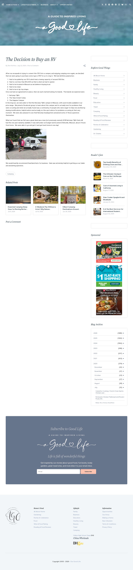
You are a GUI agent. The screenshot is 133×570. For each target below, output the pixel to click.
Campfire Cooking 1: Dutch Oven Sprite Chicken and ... (109, 392)
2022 (95, 353)
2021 (95, 358)
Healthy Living (98, 89)
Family (96, 85)
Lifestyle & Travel (29, 5)
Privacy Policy (107, 527)
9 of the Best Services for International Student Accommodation (113, 210)
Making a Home (107, 518)
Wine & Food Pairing (101, 116)
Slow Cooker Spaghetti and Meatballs (113, 198)
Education (97, 102)
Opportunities (66, 5)
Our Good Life (75, 561)
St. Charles (97, 134)
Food (95, 98)
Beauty (96, 93)
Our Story (105, 515)
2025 (95, 338)
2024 (95, 343)
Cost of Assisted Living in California (113, 187)
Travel (96, 107)
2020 (95, 363)
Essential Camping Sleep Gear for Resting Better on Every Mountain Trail (17, 208)
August (97, 383)
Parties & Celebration (101, 125)
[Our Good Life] (66, 25)
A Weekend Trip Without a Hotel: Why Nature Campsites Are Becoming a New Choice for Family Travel (45, 208)
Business (44, 5)
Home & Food (11, 5)
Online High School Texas (82, 535)
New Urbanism (107, 521)
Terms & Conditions (109, 524)
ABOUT (53, 5)
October (98, 375)
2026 (95, 333)
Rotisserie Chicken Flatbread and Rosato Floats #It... (110, 398)
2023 (95, 348)
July (96, 387)
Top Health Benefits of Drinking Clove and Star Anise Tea (112, 163)
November (98, 371)
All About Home (99, 76)
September (99, 379)
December (98, 367)
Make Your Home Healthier (105, 403)
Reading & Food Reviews (102, 120)
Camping (10, 174)
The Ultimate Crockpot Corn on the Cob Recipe (112, 175)
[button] (84, 65)
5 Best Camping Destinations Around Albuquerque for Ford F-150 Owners (72, 208)
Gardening (97, 129)
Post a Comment (33, 66)
